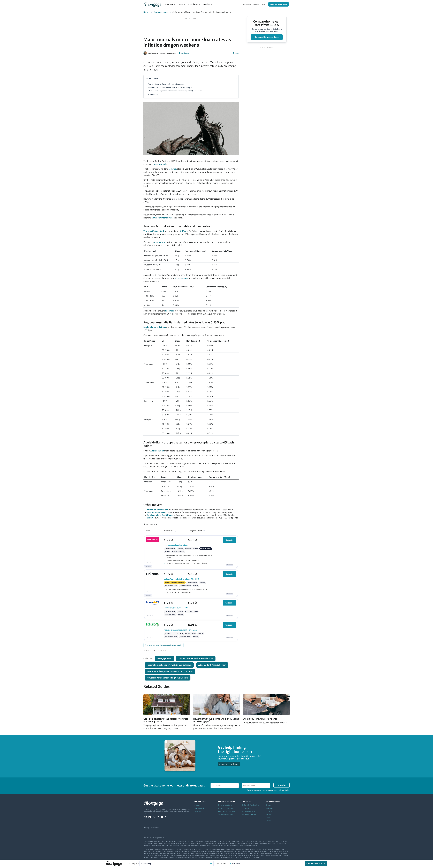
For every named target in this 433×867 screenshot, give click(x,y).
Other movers (153, 94)
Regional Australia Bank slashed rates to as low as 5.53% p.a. (170, 87)
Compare (169, 4)
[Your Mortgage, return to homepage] (152, 4)
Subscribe (282, 785)
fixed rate (169, 311)
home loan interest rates (162, 218)
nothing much (160, 164)
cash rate (172, 169)
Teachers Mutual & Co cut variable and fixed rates (166, 84)
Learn (180, 4)
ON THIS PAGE (152, 78)
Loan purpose (133, 863)
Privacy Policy (285, 790)
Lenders (206, 4)
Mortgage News (161, 12)
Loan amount (221, 863)
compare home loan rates (266, 37)
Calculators (193, 4)
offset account (181, 278)
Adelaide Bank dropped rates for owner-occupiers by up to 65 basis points (175, 91)
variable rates (160, 242)
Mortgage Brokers (258, 4)
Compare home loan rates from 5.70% (266, 23)
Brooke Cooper (153, 53)
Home (146, 12)
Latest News (247, 4)
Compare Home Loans (278, 4)
